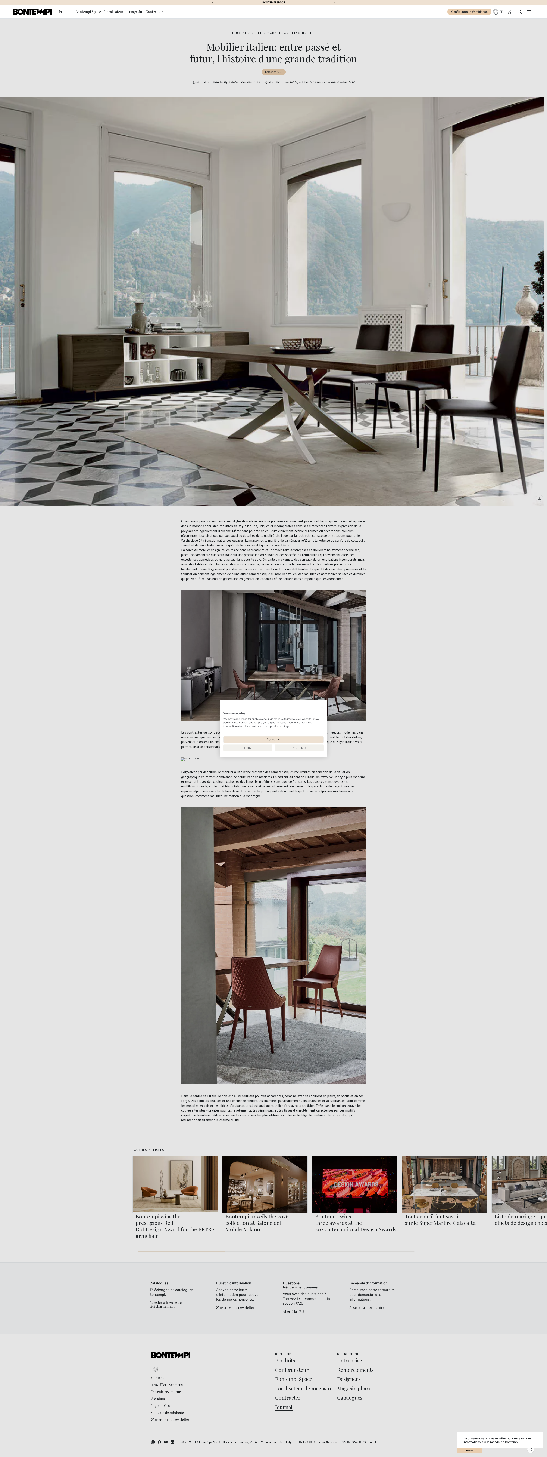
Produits (65, 11)
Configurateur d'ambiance (469, 11)
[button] (212, 2)
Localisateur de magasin (123, 11)
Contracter (154, 11)
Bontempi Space (88, 11)
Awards (273, 2)
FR (501, 11)
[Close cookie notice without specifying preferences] (322, 707)
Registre (469, 1450)
